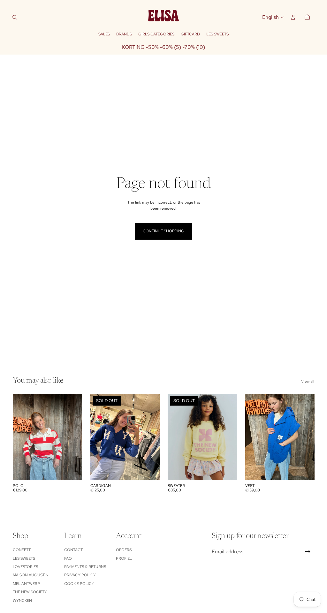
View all (307, 381)
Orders (124, 549)
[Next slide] (77, 437)
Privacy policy (80, 575)
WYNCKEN (22, 600)
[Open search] (15, 17)
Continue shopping (163, 231)
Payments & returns (85, 566)
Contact (73, 549)
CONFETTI (22, 549)
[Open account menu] (293, 17)
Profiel (124, 558)
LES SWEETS (24, 558)
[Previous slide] (18, 437)
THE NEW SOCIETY (30, 591)
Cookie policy (79, 583)
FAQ (68, 558)
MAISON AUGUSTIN (31, 575)
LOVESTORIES (25, 566)
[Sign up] (307, 551)
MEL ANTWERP (26, 583)
